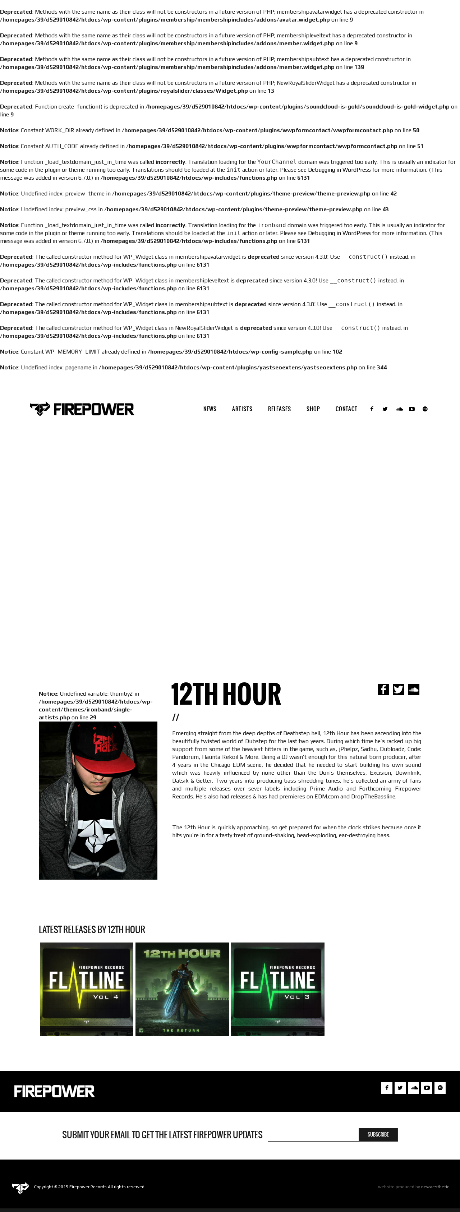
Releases (279, 409)
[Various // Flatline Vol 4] (86, 989)
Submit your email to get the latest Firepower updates (162, 1134)
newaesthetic (435, 1186)
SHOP (313, 409)
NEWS (210, 409)
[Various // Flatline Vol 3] (278, 989)
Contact (347, 409)
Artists (242, 409)
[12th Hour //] (182, 989)
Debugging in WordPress (339, 169)
